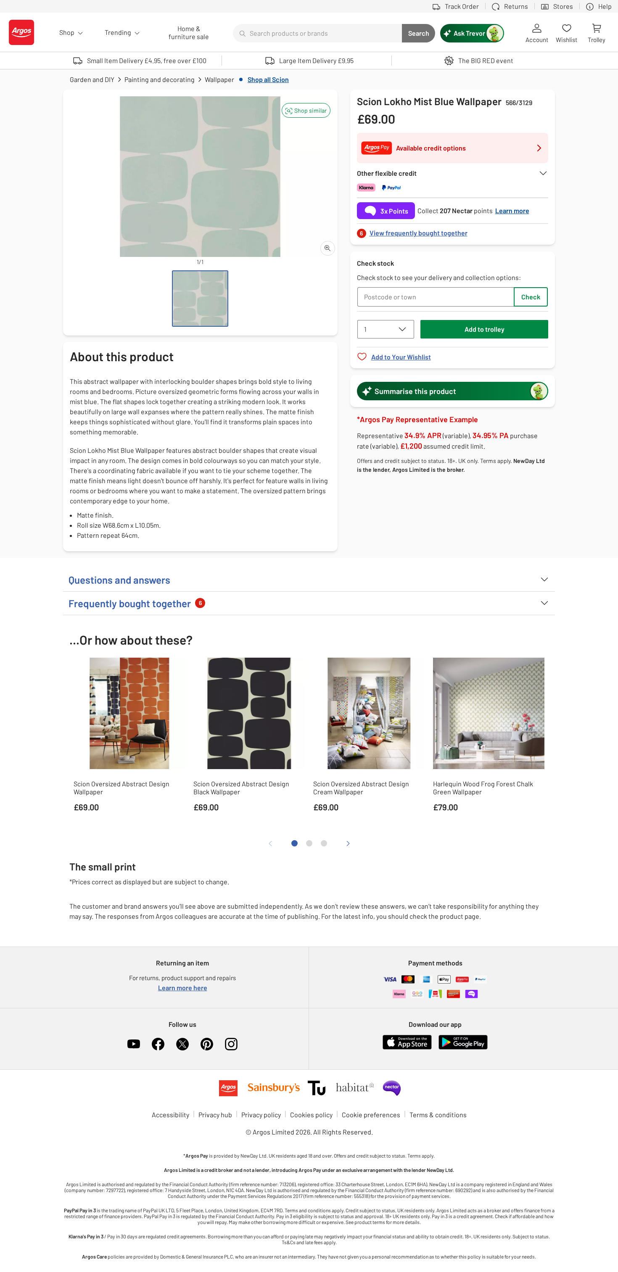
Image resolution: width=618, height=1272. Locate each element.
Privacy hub (215, 1115)
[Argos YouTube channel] (134, 1044)
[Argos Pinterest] (207, 1044)
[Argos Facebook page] (158, 1044)
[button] (306, 110)
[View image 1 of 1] (200, 298)
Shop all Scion (268, 79)
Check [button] (530, 297)
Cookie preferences (371, 1115)
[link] (453, 230)
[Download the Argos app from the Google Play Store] (463, 1048)
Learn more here (182, 988)
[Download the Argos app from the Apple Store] (407, 1048)
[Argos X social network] (182, 1044)
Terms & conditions (438, 1115)
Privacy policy (261, 1115)
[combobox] (317, 33)
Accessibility (170, 1115)
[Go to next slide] (348, 843)
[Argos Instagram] (231, 1044)
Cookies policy (311, 1115)
